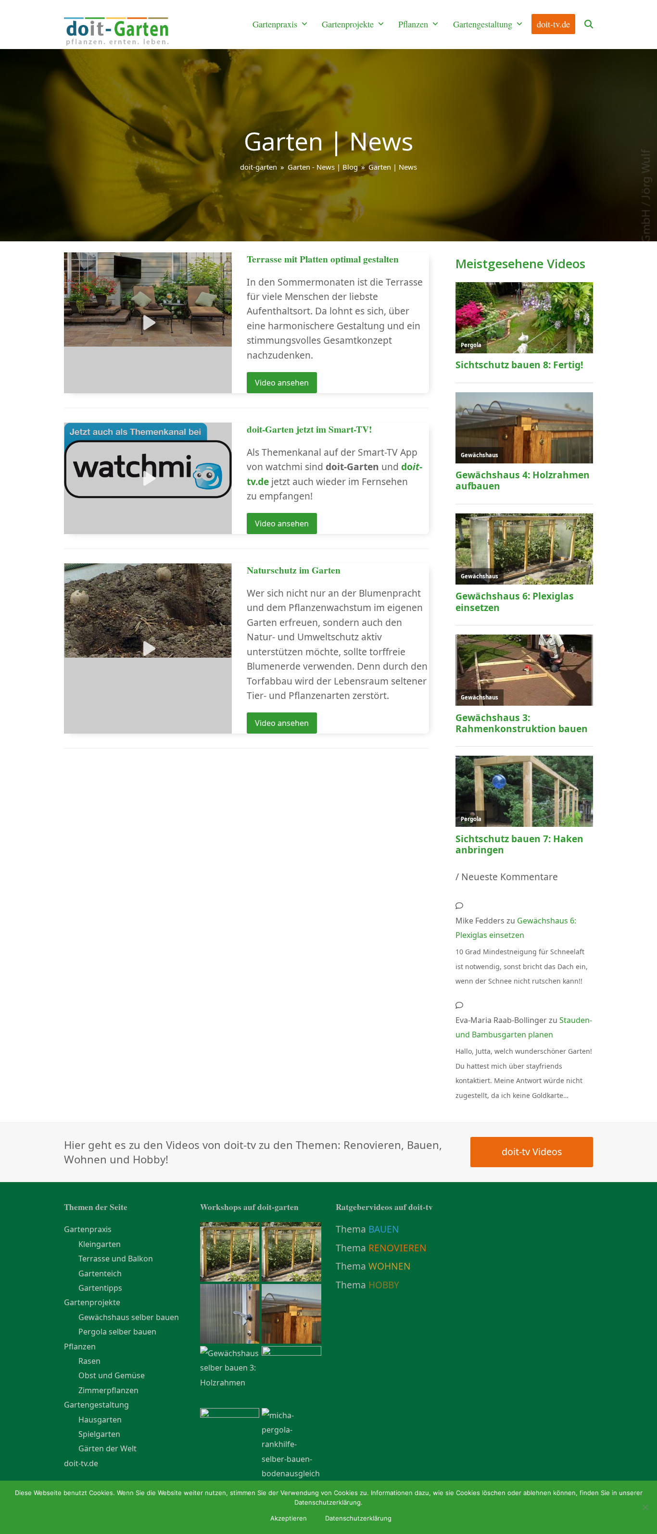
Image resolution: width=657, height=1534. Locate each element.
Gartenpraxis (88, 1229)
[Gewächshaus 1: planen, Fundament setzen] (230, 1437)
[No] (645, 1507)
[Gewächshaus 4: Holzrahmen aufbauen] (291, 1313)
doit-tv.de (81, 1463)
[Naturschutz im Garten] (148, 609)
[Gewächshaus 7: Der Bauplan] (291, 1251)
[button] (588, 24)
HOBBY (383, 1284)
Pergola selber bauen (117, 1331)
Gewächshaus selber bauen (128, 1317)
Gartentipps (100, 1288)
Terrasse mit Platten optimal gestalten (323, 259)
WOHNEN (389, 1266)
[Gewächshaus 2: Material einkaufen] (291, 1375)
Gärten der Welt (107, 1448)
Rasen (89, 1361)
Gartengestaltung (96, 1404)
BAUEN (383, 1228)
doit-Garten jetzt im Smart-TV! (309, 429)
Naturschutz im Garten (294, 570)
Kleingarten (99, 1244)
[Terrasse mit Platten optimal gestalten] (148, 298)
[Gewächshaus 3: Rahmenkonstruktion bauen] (230, 1367)
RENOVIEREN (397, 1247)
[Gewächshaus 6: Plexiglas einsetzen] (230, 1251)
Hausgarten (100, 1419)
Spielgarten (99, 1434)
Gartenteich (100, 1273)
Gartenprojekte (92, 1302)
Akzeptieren (288, 1518)
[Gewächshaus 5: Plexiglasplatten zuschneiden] (230, 1313)
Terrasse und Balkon (115, 1258)
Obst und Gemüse (111, 1375)
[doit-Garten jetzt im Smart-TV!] (148, 460)
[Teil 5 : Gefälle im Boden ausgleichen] (291, 1443)
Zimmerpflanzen (108, 1390)
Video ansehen (282, 382)
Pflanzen (80, 1346)
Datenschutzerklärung (358, 1518)
